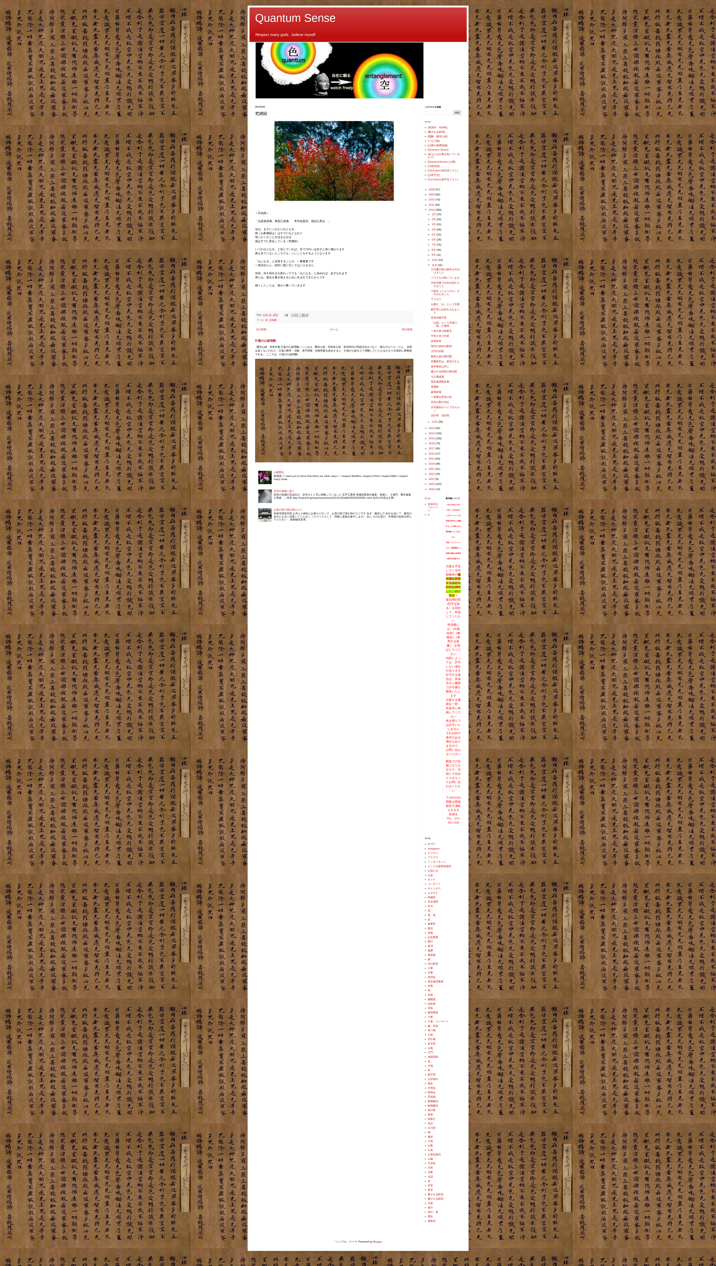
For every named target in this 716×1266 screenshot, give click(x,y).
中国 (430, 1065)
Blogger (377, 1241)
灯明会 (432, 1087)
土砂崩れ (433, 1078)
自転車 (432, 1003)
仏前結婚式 (434, 1154)
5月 (434, 234)
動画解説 (433, 1101)
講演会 (432, 977)
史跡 (430, 994)
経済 (430, 945)
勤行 (430, 941)
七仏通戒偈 (437, 376)
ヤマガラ (436, 299)
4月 (434, 229)
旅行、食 (433, 1211)
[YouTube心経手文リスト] (443, 179)
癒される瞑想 (435, 1194)
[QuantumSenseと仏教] (442, 161)
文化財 (432, 1163)
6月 (434, 239)
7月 (434, 244)
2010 (432, 199)
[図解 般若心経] (438, 136)
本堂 (430, 1185)
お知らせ (433, 870)
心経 (430, 1034)
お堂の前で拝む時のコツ (288, 509)
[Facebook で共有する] (303, 315)
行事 (430, 972)
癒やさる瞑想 (435, 1198)
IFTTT (431, 844)
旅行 (430, 1207)
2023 (432, 478)
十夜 (430, 1016)
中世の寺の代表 (440, 335)
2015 (432, 438)
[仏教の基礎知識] (438, 145)
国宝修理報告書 (440, 381)
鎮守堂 (432, 1074)
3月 (434, 224)
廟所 (430, 1136)
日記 (430, 1123)
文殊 (430, 1167)
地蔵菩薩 (433, 1056)
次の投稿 (261, 329)
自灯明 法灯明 (440, 415)
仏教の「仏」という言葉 (445, 304)
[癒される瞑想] (436, 131)
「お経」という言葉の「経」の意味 (444, 324)
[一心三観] (434, 140)
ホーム (334, 329)
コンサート (434, 883)
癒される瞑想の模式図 (444, 371)
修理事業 (433, 1012)
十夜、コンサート (438, 1021)
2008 (432, 189)
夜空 (430, 1189)
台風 (430, 1048)
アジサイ (433, 853)
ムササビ (433, 892)
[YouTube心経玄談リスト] (443, 170)
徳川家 (432, 1110)
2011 (432, 204)
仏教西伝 (279, 472)
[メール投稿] (286, 315)
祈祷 (430, 932)
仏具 (430, 1149)
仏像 (430, 1158)
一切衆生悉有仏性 (441, 396)
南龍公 (432, 1118)
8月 (434, 249)
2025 (432, 483)
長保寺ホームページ (433, 507)
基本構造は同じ (440, 366)
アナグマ (433, 857)
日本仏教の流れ (440, 402)
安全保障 (433, 901)
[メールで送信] (293, 315)
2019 (432, 458)
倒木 (430, 1083)
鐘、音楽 (433, 1025)
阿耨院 (432, 897)
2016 (432, 443)
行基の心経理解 (265, 340)
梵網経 (435, 386)
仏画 (430, 1141)
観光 (430, 928)
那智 (430, 1114)
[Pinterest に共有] (307, 315)
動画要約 (433, 1105)
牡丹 (430, 906)
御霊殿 (432, 954)
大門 (430, 1052)
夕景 (430, 1203)
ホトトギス (434, 888)
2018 (432, 453)
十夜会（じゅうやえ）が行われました (445, 292)
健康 (430, 950)
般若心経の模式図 (441, 356)
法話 (430, 1176)
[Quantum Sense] (438, 149)
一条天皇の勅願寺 (441, 330)
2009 (432, 194)
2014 (432, 433)
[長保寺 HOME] (438, 127)
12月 (435, 421)
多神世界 (436, 341)
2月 (434, 219)
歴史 (430, 1216)
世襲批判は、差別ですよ (445, 361)
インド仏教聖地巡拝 (439, 866)
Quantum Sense (295, 18)
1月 (434, 214)
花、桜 (432, 915)
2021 (432, 468)
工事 (430, 968)
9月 (434, 254)
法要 (430, 1172)
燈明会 (432, 1092)
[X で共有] (300, 315)
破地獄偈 (436, 391)
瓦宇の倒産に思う (284, 491)
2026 (432, 489)
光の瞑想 (433, 963)
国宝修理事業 (435, 981)
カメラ (432, 879)
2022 (432, 473)
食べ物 (432, 1030)
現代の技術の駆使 (441, 346)
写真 (430, 1008)
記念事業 (433, 937)
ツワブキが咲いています (445, 277)
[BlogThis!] (296, 315)
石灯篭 (432, 1039)
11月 (435, 265)
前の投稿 (407, 329)
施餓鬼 (432, 999)
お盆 (430, 875)
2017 (432, 448)
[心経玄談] (434, 165)
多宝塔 (432, 1043)
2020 (432, 463)
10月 (435, 259)
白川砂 (432, 1127)
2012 (432, 209)
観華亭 (432, 923)
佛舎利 (432, 1220)
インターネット (437, 861)
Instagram (434, 848)
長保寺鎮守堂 (439, 317)
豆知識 (273, 320)
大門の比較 (437, 351)
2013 (432, 428)
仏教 (430, 1145)
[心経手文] (434, 174)
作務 (430, 985)
